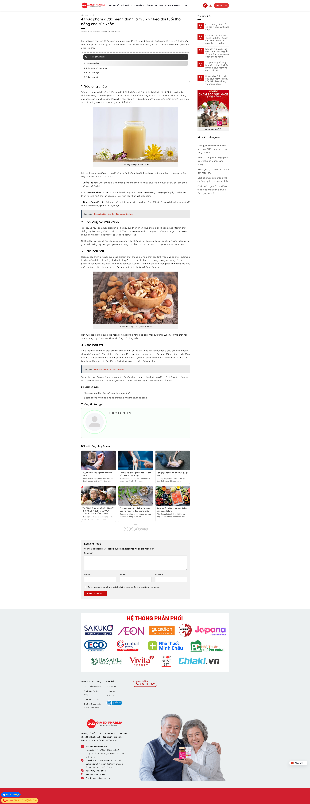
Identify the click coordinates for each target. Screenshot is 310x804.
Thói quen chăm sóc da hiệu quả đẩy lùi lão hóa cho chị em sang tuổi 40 (213, 149)
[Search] (205, 5)
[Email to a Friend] (136, 529)
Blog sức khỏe (172, 5)
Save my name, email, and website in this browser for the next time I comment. (124, 587)
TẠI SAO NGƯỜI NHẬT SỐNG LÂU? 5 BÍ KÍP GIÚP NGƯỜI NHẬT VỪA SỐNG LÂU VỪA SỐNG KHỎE (98, 511)
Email (123, 574)
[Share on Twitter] (131, 529)
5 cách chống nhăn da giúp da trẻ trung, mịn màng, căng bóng (213, 161)
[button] (210, 5)
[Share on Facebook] (126, 529)
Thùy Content (114, 32)
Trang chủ (114, 5)
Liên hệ (185, 5)
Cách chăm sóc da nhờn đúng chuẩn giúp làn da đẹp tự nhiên (213, 179)
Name (87, 574)
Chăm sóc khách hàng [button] (91, 681)
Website (159, 574)
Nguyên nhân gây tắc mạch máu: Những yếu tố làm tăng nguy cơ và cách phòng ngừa (217, 53)
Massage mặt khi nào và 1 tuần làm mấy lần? (213, 171)
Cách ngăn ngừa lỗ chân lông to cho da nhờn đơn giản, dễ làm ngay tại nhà (212, 189)
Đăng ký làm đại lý (154, 5)
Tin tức (92, 15)
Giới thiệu (125, 5)
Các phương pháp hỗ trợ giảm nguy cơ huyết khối (217, 27)
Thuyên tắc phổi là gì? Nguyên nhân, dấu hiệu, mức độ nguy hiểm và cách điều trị (217, 66)
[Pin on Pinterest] (140, 529)
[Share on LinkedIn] (145, 529)
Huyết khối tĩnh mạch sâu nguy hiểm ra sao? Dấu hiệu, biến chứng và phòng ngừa (216, 80)
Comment (89, 553)
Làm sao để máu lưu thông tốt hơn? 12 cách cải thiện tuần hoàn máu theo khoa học (216, 39)
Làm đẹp (84, 15)
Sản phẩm (137, 5)
